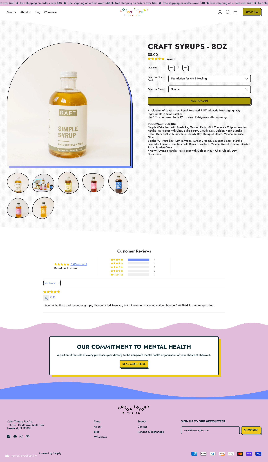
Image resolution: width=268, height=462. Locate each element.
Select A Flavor (156, 89)
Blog (37, 12)
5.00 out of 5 (79, 264)
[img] (51, 292)
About (97, 427)
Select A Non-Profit (155, 78)
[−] (171, 67)
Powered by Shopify (50, 453)
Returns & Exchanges (151, 432)
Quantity (152, 67)
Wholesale (50, 12)
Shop (97, 421)
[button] (228, 12)
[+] (185, 67)
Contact (142, 427)
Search (142, 421)
